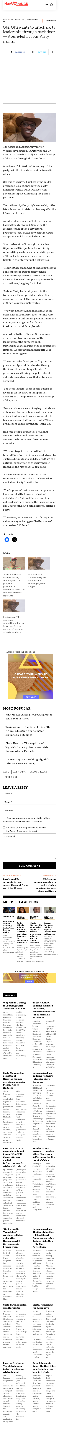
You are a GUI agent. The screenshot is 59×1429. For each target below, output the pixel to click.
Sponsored (8, 916)
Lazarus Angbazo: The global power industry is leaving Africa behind (13, 1367)
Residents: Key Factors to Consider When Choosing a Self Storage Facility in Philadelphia (44, 1154)
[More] (53, 52)
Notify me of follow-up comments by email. (26, 827)
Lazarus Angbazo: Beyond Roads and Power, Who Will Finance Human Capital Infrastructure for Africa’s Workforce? (14, 1157)
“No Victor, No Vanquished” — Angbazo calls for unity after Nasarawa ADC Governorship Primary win (13, 1237)
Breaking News (34, 917)
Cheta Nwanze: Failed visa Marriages (14, 1306)
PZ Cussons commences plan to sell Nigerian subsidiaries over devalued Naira (45, 884)
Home (6, 20)
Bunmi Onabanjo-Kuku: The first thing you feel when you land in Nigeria (44, 1367)
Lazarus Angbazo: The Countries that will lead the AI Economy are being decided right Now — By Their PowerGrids (43, 1237)
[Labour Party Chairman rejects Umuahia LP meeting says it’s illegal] (39, 563)
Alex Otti (19, 771)
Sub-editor (11, 42)
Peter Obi (11, 776)
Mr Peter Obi (34, 150)
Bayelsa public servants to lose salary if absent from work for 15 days (15, 883)
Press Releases (21, 917)
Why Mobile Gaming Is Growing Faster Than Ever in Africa (28, 716)
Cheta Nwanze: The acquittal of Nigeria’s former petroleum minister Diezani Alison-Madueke (27, 747)
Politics (15, 20)
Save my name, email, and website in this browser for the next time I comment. (26, 819)
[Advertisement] (29, 82)
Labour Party (39, 771)
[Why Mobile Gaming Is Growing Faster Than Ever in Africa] (9, 910)
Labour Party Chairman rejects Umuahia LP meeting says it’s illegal (37, 580)
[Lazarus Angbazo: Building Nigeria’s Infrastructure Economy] (50, 910)
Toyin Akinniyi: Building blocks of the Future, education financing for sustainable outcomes (28, 730)
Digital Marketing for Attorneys (43, 1306)
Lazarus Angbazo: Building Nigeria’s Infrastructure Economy (50, 928)
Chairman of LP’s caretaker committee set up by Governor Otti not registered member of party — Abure (13, 624)
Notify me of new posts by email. (21, 831)
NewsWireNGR (10, 953)
